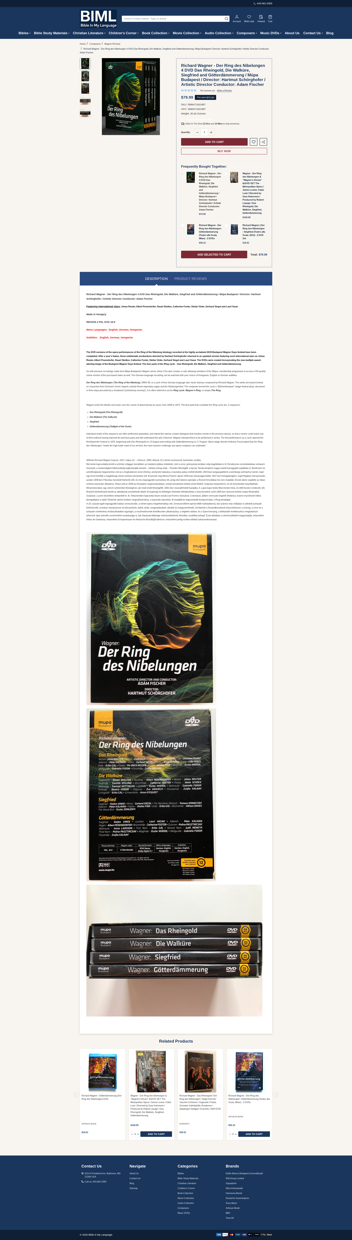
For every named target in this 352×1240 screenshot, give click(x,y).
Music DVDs (269, 33)
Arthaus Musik (233, 1208)
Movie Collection (186, 33)
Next (275, 1094)
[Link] (98, 18)
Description (156, 279)
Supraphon (231, 1183)
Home (83, 44)
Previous (76, 1094)
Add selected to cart (214, 254)
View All (230, 1218)
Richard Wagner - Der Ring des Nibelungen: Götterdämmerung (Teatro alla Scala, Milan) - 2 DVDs (210, 232)
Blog (330, 33)
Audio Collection (218, 33)
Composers (246, 33)
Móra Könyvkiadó (234, 1188)
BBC (228, 1213)
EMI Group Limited (235, 1178)
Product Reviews (190, 279)
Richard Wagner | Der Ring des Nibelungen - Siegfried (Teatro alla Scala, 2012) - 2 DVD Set (254, 232)
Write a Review (224, 90)
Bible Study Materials (50, 33)
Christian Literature (88, 33)
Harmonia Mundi (234, 1193)
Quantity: (186, 132)
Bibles (23, 33)
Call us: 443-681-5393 (95, 1182)
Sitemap (134, 1188)
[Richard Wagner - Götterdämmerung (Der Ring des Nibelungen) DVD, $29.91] (103, 1071)
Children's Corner (123, 33)
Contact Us (312, 33)
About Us (292, 33)
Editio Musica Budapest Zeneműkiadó (244, 1173)
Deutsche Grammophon (237, 1198)
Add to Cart (214, 141)
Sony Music (231, 1203)
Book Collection (154, 33)
